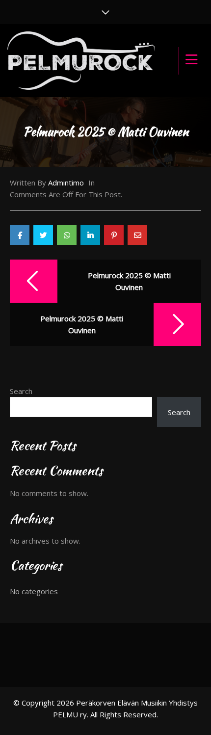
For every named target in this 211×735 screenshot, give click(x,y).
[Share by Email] (137, 235)
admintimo (66, 182)
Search (21, 391)
